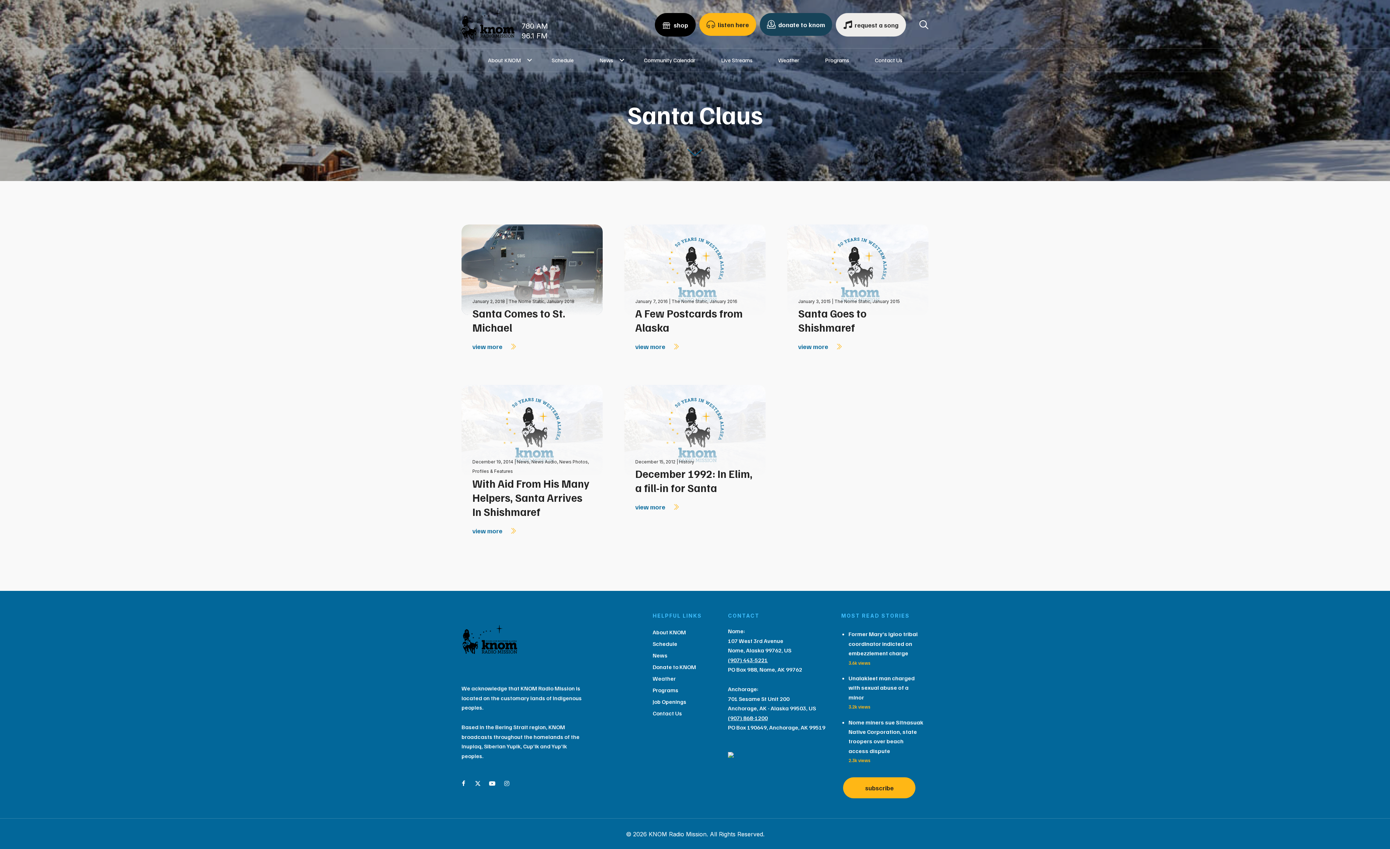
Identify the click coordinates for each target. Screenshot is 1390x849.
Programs (837, 60)
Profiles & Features (492, 471)
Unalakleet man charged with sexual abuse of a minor (881, 687)
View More (488, 346)
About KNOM (504, 60)
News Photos (573, 462)
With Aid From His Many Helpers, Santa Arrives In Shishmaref (530, 497)
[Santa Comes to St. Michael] (532, 269)
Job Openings (669, 701)
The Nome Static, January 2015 (867, 301)
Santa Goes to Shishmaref (832, 320)
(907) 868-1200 (748, 718)
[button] (530, 60)
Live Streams (737, 60)
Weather (788, 60)
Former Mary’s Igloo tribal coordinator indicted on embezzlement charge (883, 643)
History (686, 462)
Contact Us (888, 60)
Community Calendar (669, 60)
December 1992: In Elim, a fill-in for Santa (694, 481)
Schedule (563, 60)
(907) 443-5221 (748, 660)
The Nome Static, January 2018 (541, 301)
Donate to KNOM (674, 667)
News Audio (544, 462)
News (606, 60)
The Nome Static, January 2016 (704, 301)
